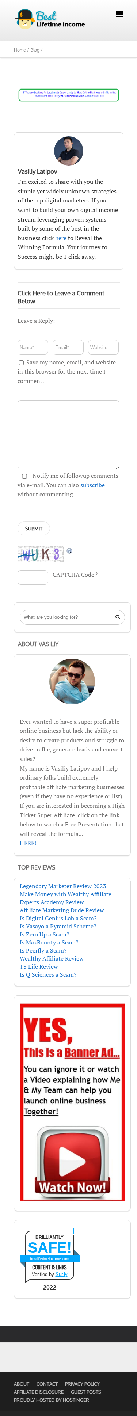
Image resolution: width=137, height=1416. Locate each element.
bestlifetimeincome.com (49, 1259)
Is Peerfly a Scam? (43, 950)
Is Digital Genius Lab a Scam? (58, 918)
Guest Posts (86, 1392)
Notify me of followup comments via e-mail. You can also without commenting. (68, 485)
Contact (47, 1384)
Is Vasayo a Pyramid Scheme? (58, 926)
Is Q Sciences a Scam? (48, 974)
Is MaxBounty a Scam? (49, 942)
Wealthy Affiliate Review (52, 958)
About (21, 1384)
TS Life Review (39, 966)
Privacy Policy (82, 1384)
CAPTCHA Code (73, 575)
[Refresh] (70, 550)
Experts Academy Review (52, 902)
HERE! (28, 843)
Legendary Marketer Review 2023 (63, 886)
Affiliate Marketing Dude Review (62, 910)
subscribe (92, 485)
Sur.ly (62, 1274)
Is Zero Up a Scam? (44, 934)
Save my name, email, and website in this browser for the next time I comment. (67, 371)
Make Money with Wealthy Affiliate (65, 894)
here (60, 238)
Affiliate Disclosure (39, 1392)
